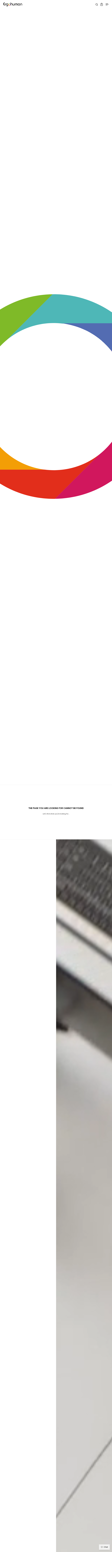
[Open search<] (97, 4)
